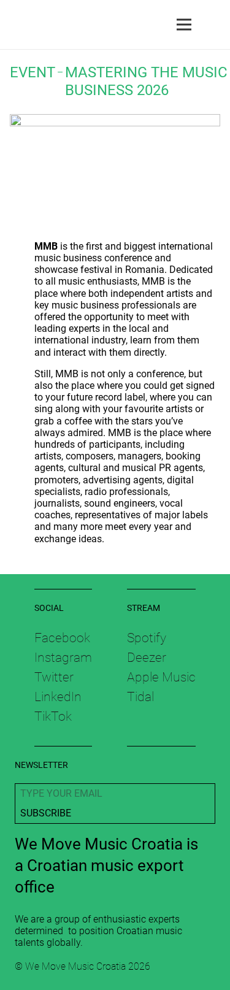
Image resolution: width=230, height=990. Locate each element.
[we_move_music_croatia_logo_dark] (13, 24)
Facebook (62, 638)
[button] (212, 24)
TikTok (53, 716)
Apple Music (161, 677)
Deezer (146, 657)
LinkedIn (58, 696)
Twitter (54, 677)
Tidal (140, 696)
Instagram (63, 657)
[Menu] (184, 24)
